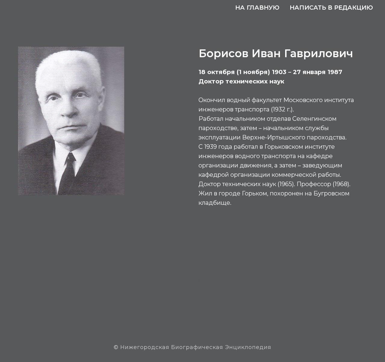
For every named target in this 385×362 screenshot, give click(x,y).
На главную (257, 7)
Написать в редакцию (331, 7)
